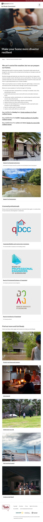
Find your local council (8, 463)
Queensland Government (18, 518)
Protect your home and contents (11, 362)
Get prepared (6, 396)
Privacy (26, 506)
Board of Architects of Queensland (12, 316)
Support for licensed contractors (11, 163)
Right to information (33, 506)
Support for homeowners (9, 199)
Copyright (15, 506)
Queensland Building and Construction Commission (16, 244)
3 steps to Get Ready (8, 497)
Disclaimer (21, 506)
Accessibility (15, 508)
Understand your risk (8, 429)
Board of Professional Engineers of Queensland (15, 280)
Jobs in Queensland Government (26, 508)
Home (3, 59)
